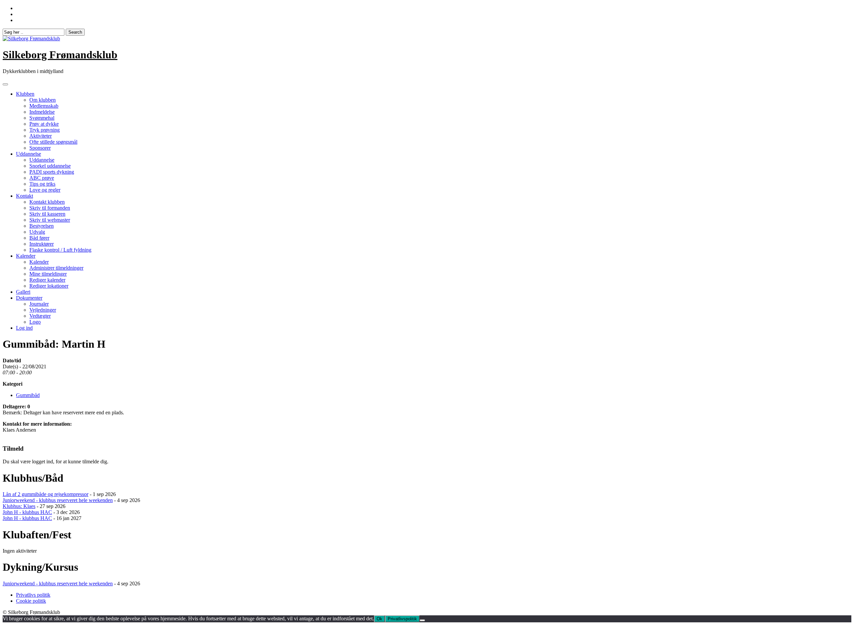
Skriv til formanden (49, 208)
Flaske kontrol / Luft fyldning (60, 250)
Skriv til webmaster (49, 220)
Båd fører (39, 238)
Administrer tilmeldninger (56, 268)
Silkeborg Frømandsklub (60, 55)
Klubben (25, 94)
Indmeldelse (42, 112)
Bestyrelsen (41, 226)
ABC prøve (41, 178)
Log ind (24, 328)
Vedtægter (40, 316)
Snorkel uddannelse (50, 166)
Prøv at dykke (44, 124)
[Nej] (422, 620)
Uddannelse (28, 154)
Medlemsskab (43, 106)
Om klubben (42, 100)
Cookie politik (31, 601)
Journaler (39, 304)
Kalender (25, 256)
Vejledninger (42, 310)
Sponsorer (40, 148)
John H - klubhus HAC (27, 512)
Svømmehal (41, 118)
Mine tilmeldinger (48, 274)
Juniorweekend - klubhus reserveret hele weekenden (58, 500)
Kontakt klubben (47, 202)
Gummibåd (28, 395)
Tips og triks (42, 184)
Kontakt (24, 196)
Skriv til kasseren (47, 214)
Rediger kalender (47, 280)
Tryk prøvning (44, 130)
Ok (379, 618)
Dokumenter (29, 298)
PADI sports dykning (51, 172)
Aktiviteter (40, 136)
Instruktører (41, 244)
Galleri (23, 292)
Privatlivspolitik (402, 618)
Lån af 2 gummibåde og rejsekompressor (45, 494)
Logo (35, 322)
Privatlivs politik (33, 595)
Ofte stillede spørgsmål (53, 142)
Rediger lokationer (48, 286)
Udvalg (37, 232)
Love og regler (44, 190)
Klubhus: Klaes (19, 506)
